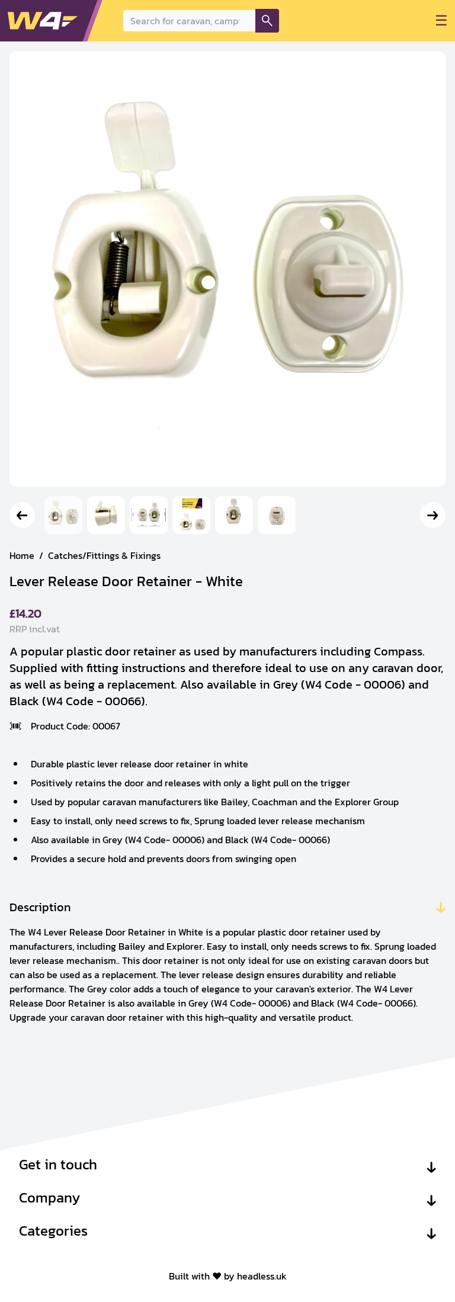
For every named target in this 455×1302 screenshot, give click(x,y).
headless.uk (262, 1276)
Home (21, 555)
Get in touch (58, 1164)
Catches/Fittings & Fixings (104, 555)
